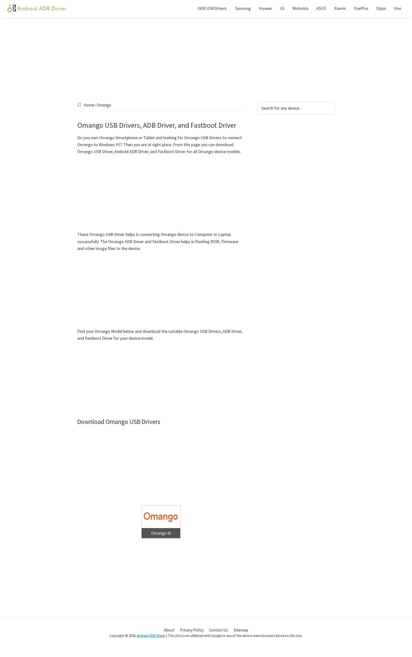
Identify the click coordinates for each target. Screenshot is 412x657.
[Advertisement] (206, 66)
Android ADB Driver (151, 635)
